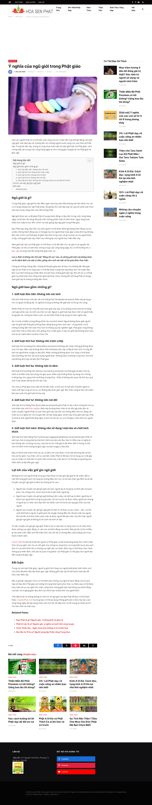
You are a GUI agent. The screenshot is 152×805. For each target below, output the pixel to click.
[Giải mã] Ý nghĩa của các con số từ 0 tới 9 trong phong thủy (130, 117)
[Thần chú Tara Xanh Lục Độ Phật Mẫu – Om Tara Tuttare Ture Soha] (110, 153)
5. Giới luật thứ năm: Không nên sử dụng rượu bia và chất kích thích (43, 180)
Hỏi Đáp (133, 8)
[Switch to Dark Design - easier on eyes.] (142, 9)
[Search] (143, 2)
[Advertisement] (76, 38)
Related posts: (21, 189)
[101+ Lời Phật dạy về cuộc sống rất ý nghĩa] (110, 194)
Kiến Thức (89, 8)
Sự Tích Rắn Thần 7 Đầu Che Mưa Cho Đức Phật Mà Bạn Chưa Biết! (83, 721)
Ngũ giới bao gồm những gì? (25, 166)
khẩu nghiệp (34, 408)
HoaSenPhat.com (25, 600)
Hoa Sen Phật (20, 72)
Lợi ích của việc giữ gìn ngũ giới (26, 183)
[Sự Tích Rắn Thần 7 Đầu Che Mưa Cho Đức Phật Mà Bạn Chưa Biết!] (83, 704)
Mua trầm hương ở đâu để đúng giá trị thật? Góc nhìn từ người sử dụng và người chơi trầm (130, 74)
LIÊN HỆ (41, 2)
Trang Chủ (58, 8)
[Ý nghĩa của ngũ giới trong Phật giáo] (52, 106)
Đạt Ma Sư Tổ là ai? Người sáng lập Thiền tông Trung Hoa (43, 632)
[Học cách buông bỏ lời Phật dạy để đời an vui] (22, 704)
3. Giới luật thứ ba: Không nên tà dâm (31, 175)
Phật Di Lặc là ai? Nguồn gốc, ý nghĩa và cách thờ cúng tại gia (45, 624)
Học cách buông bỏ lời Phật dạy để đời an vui (21, 720)
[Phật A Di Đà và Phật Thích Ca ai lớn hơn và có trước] (52, 704)
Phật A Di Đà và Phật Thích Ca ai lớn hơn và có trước (51, 721)
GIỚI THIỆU (19, 2)
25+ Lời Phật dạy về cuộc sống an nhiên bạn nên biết (52, 684)
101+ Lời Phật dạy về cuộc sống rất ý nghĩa (131, 195)
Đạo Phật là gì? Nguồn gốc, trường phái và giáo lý (39, 620)
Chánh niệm (17, 542)
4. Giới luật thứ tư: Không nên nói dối (30, 178)
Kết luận (16, 186)
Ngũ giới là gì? (19, 163)
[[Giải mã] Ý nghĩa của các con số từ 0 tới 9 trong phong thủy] (110, 115)
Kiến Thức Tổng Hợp (117, 8)
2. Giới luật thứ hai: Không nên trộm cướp (32, 172)
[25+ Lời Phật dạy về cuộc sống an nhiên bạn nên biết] (52, 666)
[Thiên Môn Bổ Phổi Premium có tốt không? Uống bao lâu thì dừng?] (22, 666)
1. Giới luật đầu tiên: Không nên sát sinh (32, 169)
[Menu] (10, 2)
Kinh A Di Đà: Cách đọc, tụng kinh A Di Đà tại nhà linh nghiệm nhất (83, 684)
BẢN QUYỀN (30, 2)
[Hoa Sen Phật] (32, 9)
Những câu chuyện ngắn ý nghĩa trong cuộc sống (130, 213)
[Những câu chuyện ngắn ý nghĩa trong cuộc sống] (110, 212)
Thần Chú (101, 8)
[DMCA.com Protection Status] (17, 773)
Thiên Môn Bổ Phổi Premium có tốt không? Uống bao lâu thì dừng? (21, 684)
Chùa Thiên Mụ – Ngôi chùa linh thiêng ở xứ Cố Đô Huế (42, 628)
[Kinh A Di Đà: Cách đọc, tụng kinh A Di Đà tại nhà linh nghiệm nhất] (83, 666)
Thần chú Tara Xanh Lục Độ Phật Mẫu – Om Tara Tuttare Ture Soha (131, 155)
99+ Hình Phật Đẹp (74, 8)
